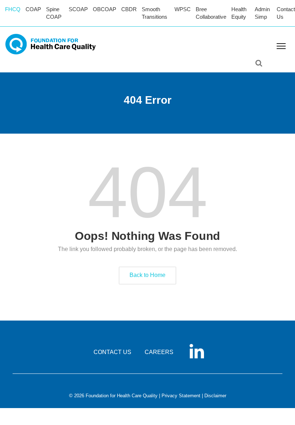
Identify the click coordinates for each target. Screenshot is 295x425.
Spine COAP (54, 13)
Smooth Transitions (154, 13)
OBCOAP (104, 9)
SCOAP (78, 9)
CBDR (129, 9)
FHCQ (13, 9)
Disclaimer (215, 395)
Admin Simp (262, 13)
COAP (33, 9)
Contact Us (286, 13)
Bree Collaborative (211, 13)
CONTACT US (112, 352)
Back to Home (147, 275)
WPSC (182, 9)
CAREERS (159, 352)
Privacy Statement (181, 395)
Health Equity (238, 13)
